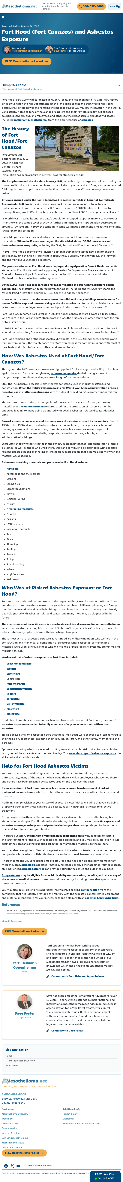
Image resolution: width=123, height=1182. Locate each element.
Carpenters (13, 699)
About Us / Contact (12, 1147)
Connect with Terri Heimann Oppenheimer (77, 976)
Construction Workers (19, 689)
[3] (117, 332)
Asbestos (14, 1065)
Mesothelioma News (13, 1143)
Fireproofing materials (20, 509)
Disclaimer (68, 1119)
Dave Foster (60, 51)
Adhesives (12, 469)
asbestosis (28, 865)
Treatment (7, 1119)
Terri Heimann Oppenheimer (27, 51)
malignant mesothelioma (30, 120)
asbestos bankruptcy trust (101, 898)
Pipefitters (13, 709)
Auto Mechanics (16, 684)
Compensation (10, 1128)
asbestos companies (64, 373)
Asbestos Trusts (10, 1123)
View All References (12, 921)
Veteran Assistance (12, 1133)
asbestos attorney (32, 869)
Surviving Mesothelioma (15, 1138)
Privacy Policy (70, 1114)
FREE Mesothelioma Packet (24, 61)
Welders (11, 669)
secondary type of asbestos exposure (92, 753)
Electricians (13, 674)
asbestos (87, 120)
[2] (59, 278)
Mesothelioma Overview (22, 1061)
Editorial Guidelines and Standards (81, 1123)
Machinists (13, 714)
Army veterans (11, 875)
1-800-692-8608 (14, 1094)
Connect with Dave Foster (67, 1031)
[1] (118, 211)
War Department (34, 406)
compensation (90, 890)
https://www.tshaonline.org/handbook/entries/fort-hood (49, 914)
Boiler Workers (15, 704)
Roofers (11, 694)
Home (9, 1056)
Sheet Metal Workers (19, 664)
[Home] (3, 17)
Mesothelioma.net (42, 1166)
